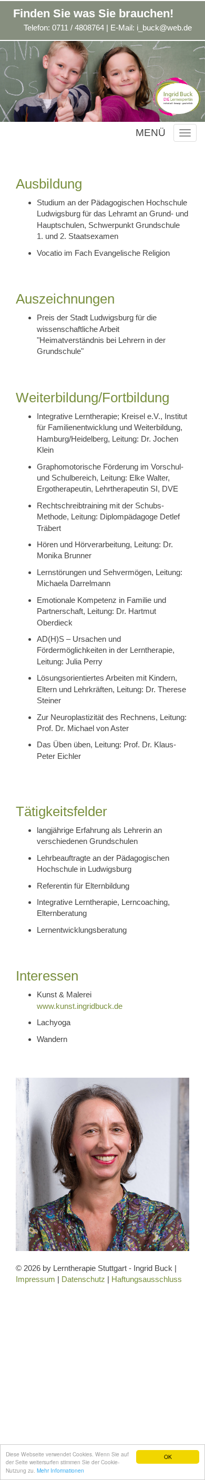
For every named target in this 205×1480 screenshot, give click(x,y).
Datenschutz (83, 1279)
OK (168, 1457)
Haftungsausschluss (146, 1279)
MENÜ (151, 132)
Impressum (35, 1279)
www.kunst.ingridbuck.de (79, 1006)
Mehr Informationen (60, 1470)
